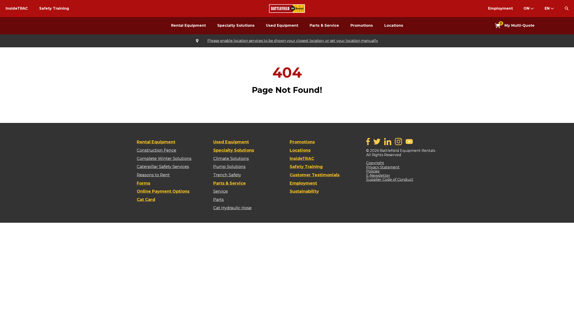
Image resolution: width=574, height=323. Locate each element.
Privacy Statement (383, 167)
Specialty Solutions (235, 25)
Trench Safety (227, 174)
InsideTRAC (17, 8)
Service (220, 191)
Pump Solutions (229, 166)
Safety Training (54, 8)
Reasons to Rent (153, 174)
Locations (393, 25)
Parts (218, 199)
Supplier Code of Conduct (389, 179)
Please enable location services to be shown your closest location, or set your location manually (292, 41)
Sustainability (304, 191)
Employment (500, 8)
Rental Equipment (188, 25)
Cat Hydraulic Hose (232, 207)
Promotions (361, 25)
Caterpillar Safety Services (163, 166)
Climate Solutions (231, 158)
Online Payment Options (163, 191)
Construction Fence (156, 150)
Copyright (375, 163)
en (547, 8)
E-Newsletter (378, 175)
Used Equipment (282, 25)
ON (526, 8)
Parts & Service (324, 25)
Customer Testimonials (314, 174)
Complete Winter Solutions (164, 158)
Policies (372, 171)
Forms (143, 183)
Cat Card (146, 199)
